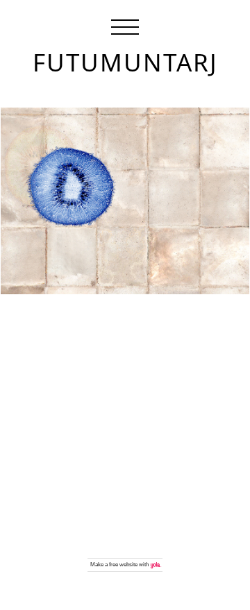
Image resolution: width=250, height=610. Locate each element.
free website (123, 564)
